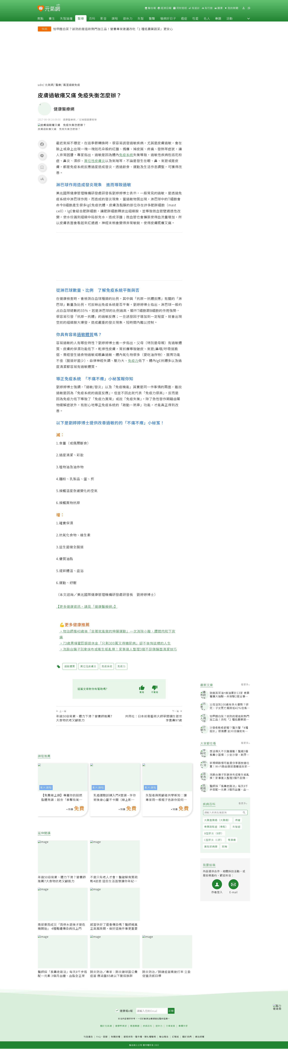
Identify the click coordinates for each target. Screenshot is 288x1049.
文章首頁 (170, 1026)
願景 (220, 7)
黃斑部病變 (211, 846)
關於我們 (187, 1037)
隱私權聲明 (150, 1036)
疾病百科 (147, 1026)
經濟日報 (166, 7)
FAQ (98, 1036)
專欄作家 (183, 1026)
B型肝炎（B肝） (214, 833)
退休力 (127, 18)
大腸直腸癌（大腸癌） (217, 820)
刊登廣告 (88, 1037)
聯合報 (151, 7)
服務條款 (128, 1036)
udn (40, 85)
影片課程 (46, 787)
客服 (105, 1036)
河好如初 (181, 7)
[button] (248, 18)
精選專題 (135, 1026)
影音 (103, 18)
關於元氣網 (106, 1026)
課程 (115, 18)
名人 (207, 18)
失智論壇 (66, 18)
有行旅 (208, 7)
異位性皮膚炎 (94, 160)
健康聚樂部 (121, 1026)
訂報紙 (175, 1037)
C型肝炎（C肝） (214, 839)
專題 (218, 18)
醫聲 (152, 18)
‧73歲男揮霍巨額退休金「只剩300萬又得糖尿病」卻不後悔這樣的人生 (115, 643)
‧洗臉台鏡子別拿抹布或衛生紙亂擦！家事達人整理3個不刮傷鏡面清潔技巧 (118, 649)
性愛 (195, 18)
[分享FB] (42, 144)
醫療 (81, 18)
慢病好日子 (168, 18)
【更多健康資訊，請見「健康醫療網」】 (87, 606)
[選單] (249, 8)
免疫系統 (126, 154)
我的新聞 (232, 7)
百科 (92, 18)
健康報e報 (126, 1010)
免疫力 (133, 360)
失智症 (236, 826)
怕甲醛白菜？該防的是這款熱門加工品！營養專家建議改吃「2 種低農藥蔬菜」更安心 (113, 29)
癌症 (184, 18)
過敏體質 (85, 334)
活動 (229, 18)
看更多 (245, 684)
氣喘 (224, 846)
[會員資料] (244, 8)
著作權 (138, 1036)
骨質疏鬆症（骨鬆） (216, 826)
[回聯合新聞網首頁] (40, 8)
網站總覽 (199, 1037)
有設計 (195, 7)
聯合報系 (164, 1037)
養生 (52, 18)
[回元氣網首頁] (52, 8)
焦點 (40, 18)
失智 (141, 18)
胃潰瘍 (232, 839)
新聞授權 (115, 1037)
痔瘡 (237, 820)
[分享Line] (42, 155)
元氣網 (49, 85)
